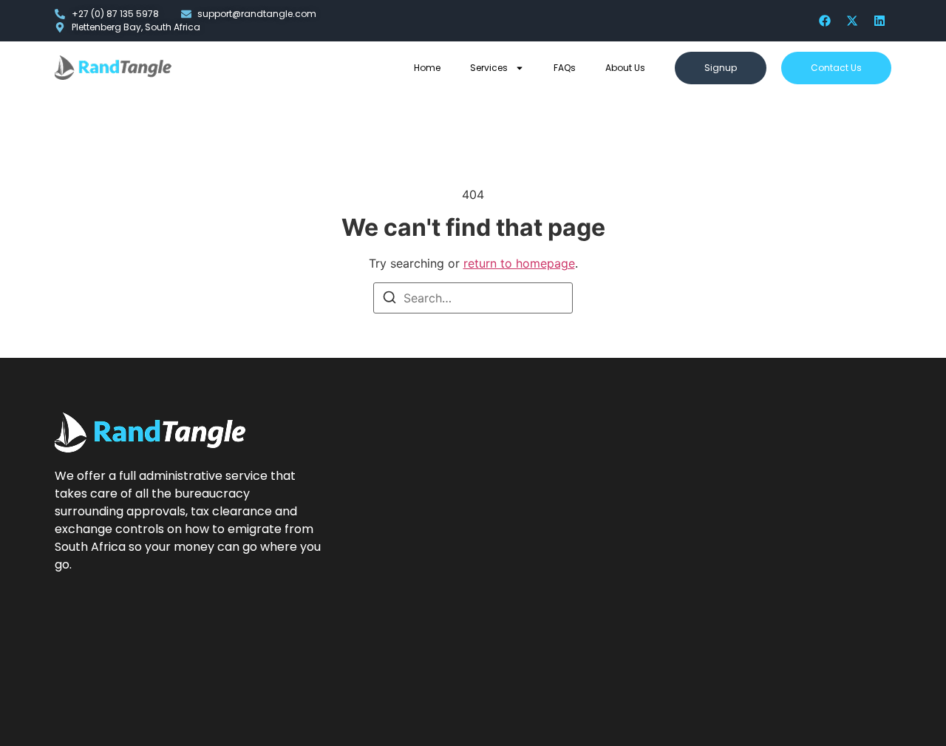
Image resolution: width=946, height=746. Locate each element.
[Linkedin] (879, 21)
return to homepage (519, 263)
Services (489, 67)
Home (427, 67)
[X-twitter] (852, 21)
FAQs (565, 67)
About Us (625, 67)
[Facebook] (825, 21)
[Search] (389, 299)
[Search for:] (473, 297)
